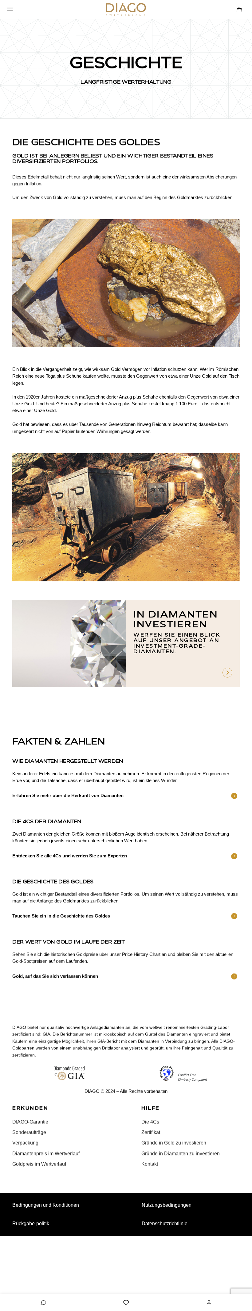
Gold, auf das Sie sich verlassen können (55, 976)
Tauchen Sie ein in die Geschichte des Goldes (61, 916)
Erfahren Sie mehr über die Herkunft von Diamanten (68, 795)
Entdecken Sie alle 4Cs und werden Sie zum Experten (69, 855)
